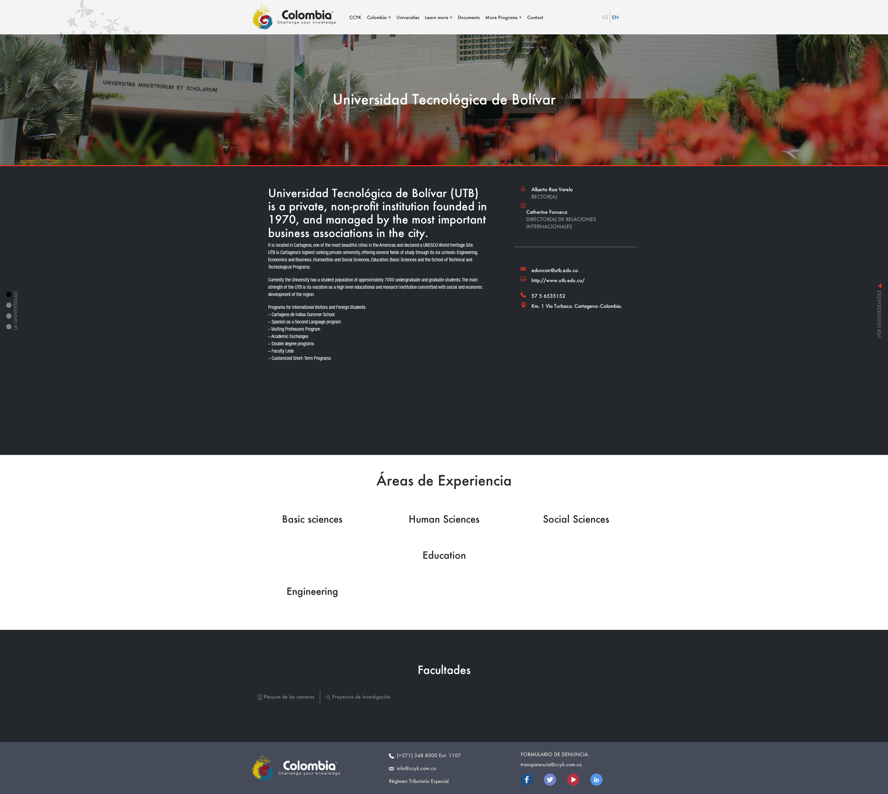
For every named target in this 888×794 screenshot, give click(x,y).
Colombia (377, 17)
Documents (469, 17)
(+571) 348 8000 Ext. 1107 (427, 755)
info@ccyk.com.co (415, 768)
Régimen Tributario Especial (419, 781)
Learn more (436, 17)
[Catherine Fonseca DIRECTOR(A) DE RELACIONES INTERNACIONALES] (576, 203)
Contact (535, 17)
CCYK (355, 17)
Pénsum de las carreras (288, 696)
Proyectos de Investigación (361, 696)
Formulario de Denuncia (554, 754)
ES (605, 17)
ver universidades (879, 313)
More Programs (501, 17)
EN (615, 17)
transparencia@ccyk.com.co (551, 764)
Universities (407, 17)
